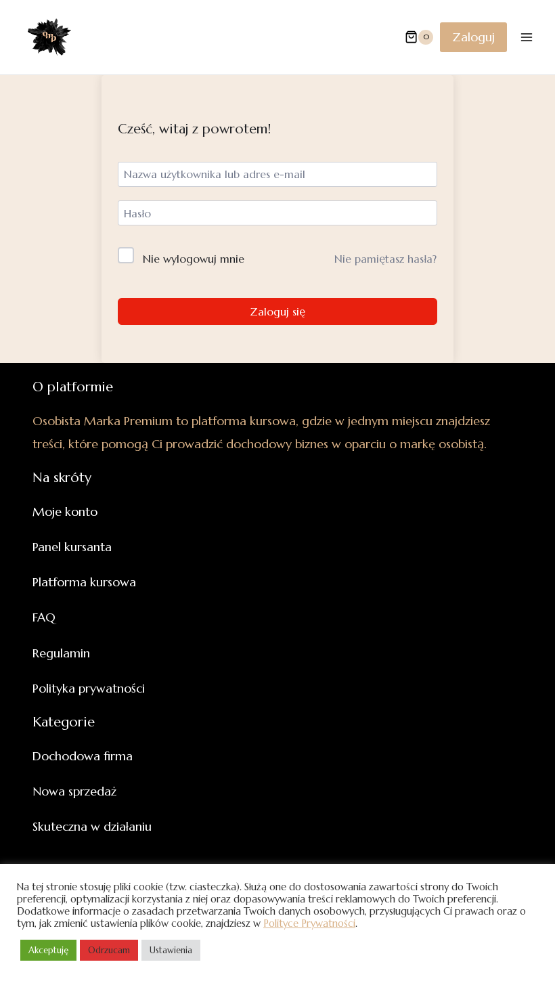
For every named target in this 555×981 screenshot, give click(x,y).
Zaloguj (473, 37)
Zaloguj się (277, 311)
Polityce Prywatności (309, 923)
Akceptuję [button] (48, 950)
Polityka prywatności (88, 688)
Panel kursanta (72, 546)
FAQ (44, 617)
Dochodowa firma (82, 756)
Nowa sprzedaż (74, 791)
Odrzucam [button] (109, 950)
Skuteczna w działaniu (92, 826)
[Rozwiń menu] (526, 36)
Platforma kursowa (84, 582)
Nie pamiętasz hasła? (385, 258)
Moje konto (64, 511)
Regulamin (61, 653)
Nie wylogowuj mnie (193, 258)
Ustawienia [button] (171, 950)
